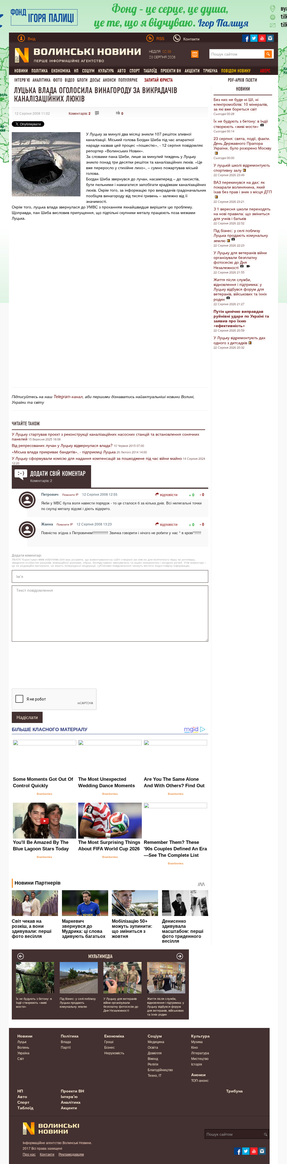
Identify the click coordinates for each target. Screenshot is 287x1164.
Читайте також (26, 424)
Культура (106, 71)
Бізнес (109, 1047)
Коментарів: (80, 113)
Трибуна (210, 71)
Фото (57, 80)
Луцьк (21, 1041)
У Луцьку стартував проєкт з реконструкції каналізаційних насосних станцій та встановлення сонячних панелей (105, 436)
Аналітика (41, 80)
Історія (196, 1064)
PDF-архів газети (242, 80)
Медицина (156, 1041)
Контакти (47, 1154)
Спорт (134, 71)
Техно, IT (154, 1075)
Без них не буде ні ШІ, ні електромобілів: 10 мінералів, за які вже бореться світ (241, 104)
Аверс (265, 71)
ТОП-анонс (200, 1080)
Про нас (29, 1154)
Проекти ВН (171, 71)
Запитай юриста (158, 80)
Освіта (153, 1047)
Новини (21, 71)
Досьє (95, 80)
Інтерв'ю (22, 80)
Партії (66, 1047)
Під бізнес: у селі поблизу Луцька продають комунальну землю (241, 235)
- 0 (202, 494)
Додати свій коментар (57, 473)
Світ (20, 1058)
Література (200, 1052)
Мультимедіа (100, 956)
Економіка (60, 71)
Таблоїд (150, 71)
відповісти (168, 494)
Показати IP (70, 495)
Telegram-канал (68, 396)
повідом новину (236, 71)
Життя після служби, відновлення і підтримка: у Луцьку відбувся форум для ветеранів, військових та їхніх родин (240, 289)
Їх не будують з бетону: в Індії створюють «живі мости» (241, 123)
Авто (121, 71)
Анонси (109, 80)
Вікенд (153, 1058)
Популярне (128, 80)
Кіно (194, 1047)
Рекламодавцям (71, 1154)
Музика (197, 1041)
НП (76, 71)
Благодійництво (160, 1069)
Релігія (153, 1064)
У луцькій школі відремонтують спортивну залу (242, 167)
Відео (70, 80)
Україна (23, 1052)
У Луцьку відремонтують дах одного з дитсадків (239, 340)
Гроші (109, 1041)
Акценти (192, 71)
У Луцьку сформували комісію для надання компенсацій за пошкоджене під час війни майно (97, 458)
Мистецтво (200, 1058)
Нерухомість (114, 1052)
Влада (66, 1041)
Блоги (82, 80)
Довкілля (155, 1052)
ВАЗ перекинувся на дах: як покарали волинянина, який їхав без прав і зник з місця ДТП (243, 186)
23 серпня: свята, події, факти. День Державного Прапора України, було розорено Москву (242, 143)
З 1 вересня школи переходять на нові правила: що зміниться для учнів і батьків (242, 213)
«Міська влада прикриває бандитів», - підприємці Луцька (64, 451)
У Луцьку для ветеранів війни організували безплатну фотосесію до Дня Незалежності (240, 260)
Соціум (88, 71)
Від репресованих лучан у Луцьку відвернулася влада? (62, 445)
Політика (39, 71)
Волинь (23, 1047)
